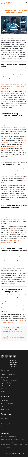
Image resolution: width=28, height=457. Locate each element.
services (20, 125)
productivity (13, 230)
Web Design (4, 377)
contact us (4, 427)
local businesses (11, 93)
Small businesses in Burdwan (18, 337)
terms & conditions (7, 403)
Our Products (5, 409)
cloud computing (16, 331)
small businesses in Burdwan (10, 295)
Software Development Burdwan (20, 444)
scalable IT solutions (7, 337)
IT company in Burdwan (12, 258)
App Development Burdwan (6, 444)
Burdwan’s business (19, 121)
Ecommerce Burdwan (5, 447)
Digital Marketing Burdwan (16, 441)
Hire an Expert (5, 424)
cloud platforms (11, 336)
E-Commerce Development (9, 386)
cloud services (18, 336)
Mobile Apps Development (9, 380)
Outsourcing (4, 389)
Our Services (5, 392)
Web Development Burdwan (19, 439)
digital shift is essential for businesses (17, 103)
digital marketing (6, 383)
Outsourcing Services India (6, 439)
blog (2, 406)
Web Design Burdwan (5, 441)
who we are (5, 418)
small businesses (14, 72)
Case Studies (5, 400)
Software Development (8, 338)
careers (3, 421)
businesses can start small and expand (11, 195)
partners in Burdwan (10, 189)
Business (10, 331)
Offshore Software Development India (8, 436)
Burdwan (10, 334)
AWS (6, 334)
